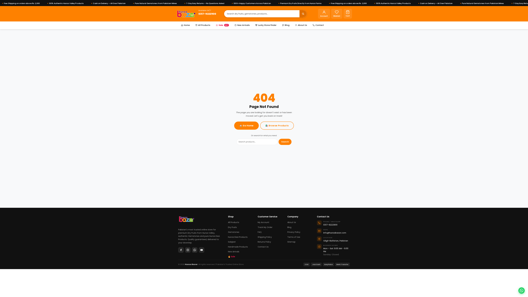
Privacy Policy (293, 232)
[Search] (303, 13)
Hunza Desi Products (238, 237)
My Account (263, 222)
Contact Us (263, 246)
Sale (223, 25)
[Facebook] (181, 250)
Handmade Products (238, 246)
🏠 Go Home (246, 125)
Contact (319, 25)
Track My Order (265, 227)
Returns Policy (264, 241)
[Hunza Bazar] (186, 13)
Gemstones (233, 232)
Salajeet (232, 241)
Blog (287, 25)
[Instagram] (188, 250)
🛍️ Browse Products (277, 125)
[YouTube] (201, 250)
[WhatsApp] (194, 250)
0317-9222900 (207, 14)
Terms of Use (293, 237)
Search (285, 141)
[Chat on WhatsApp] (521, 290)
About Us (302, 25)
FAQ (260, 232)
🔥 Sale (231, 256)
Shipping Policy (265, 237)
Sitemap (291, 241)
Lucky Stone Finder (267, 25)
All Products (204, 25)
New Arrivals (243, 25)
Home (187, 25)
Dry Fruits (232, 227)
